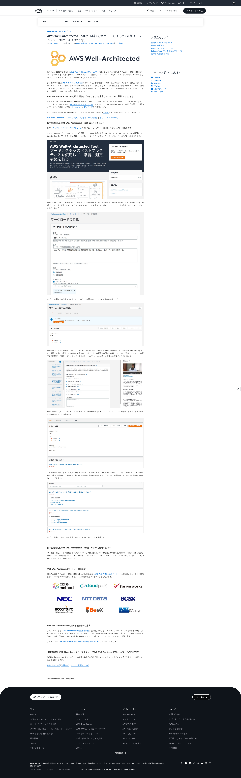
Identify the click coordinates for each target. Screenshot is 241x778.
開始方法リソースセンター (161, 42)
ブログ (33, 743)
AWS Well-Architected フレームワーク (85, 72)
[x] (182, 763)
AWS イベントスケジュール (162, 48)
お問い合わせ (175, 714)
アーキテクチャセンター (87, 733)
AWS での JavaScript (132, 743)
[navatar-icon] (234, 3)
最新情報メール (160, 89)
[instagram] (194, 763)
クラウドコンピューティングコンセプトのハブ (51, 729)
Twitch (157, 86)
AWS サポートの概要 (178, 733)
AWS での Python (130, 729)
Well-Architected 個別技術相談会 (76, 631)
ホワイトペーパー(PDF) (109, 118)
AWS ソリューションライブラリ (90, 729)
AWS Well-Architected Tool (72, 83)
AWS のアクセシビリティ (180, 743)
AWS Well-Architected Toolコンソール (67, 128)
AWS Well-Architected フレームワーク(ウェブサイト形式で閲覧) (72, 118)
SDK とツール (129, 719)
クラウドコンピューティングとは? (45, 719)
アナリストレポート (85, 743)
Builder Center (129, 714)
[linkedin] (190, 763)
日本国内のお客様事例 (160, 54)
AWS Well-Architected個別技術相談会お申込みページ (79, 641)
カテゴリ (76, 21)
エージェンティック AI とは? (43, 724)
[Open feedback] (238, 389)
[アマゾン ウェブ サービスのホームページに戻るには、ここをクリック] (38, 12)
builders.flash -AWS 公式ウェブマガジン (167, 51)
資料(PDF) (65, 665)
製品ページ (88, 107)
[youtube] (202, 763)
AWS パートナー (83, 748)
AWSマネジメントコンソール (81, 104)
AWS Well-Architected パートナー (108, 574)
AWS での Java (129, 733)
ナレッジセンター (177, 729)
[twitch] (198, 763)
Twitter (156, 77)
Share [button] (120, 43)
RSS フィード (159, 91)
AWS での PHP (129, 738)
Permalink (110, 43)
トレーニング (82, 719)
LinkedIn (157, 83)
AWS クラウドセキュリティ (42, 733)
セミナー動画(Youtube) (80, 665)
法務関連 (173, 748)
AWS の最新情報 (157, 45)
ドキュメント (77, 107)
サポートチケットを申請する (182, 719)
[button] (236, 3)
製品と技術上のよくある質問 (89, 738)
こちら (106, 112)
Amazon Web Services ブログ (59, 31)
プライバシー (35, 769)
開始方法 (80, 714)
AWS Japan (53, 43)
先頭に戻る (119, 753)
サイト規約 (49, 769)
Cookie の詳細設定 (64, 769)
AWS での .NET (129, 724)
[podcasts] (206, 763)
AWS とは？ (35, 714)
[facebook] (186, 763)
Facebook (157, 80)
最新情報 (34, 738)
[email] (210, 763)
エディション (91, 21)
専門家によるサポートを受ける (183, 738)
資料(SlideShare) (53, 665)
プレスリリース (37, 748)
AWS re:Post (174, 724)
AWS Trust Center (84, 724)
